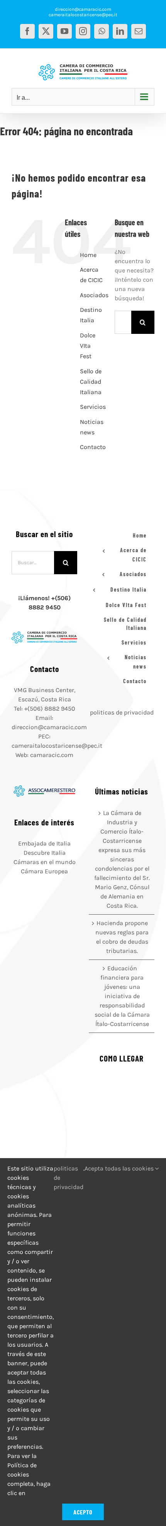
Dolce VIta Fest (87, 346)
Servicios (93, 406)
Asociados (94, 295)
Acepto (83, 1512)
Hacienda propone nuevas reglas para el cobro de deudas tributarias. (122, 936)
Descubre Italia (45, 852)
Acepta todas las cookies (120, 1168)
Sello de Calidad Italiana (91, 381)
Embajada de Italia (44, 843)
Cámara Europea (44, 871)
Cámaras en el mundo (45, 862)
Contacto (93, 447)
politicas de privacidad (122, 712)
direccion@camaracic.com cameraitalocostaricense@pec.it (83, 12)
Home (88, 255)
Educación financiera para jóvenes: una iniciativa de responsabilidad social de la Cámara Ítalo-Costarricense (122, 996)
